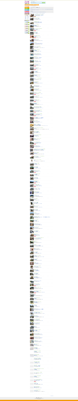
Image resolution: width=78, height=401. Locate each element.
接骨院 (39, 182)
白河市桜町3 (36, 164)
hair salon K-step (36, 227)
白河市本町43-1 (36, 143)
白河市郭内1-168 (36, 235)
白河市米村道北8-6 (36, 366)
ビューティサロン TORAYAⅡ (37, 57)
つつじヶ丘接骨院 (36, 270)
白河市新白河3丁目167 (37, 157)
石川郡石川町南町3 (36, 352)
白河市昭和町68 (36, 306)
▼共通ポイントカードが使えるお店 (35, 13)
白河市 (25, 16)
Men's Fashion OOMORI (37, 114)
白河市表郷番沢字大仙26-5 (37, 267)
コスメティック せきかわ (37, 245)
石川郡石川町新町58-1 (37, 72)
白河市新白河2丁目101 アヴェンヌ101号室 (38, 150)
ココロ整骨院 (35, 174)
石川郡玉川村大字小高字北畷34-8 (38, 228)
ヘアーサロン (41, 86)
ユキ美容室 (35, 50)
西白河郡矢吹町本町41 (37, 86)
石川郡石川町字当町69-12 (37, 111)
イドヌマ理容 (35, 252)
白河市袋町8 (36, 203)
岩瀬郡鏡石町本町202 (37, 58)
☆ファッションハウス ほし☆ (38, 107)
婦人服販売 (40, 65)
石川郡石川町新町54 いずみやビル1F (38, 47)
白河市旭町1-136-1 (36, 189)
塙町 (27, 18)
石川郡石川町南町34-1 (37, 19)
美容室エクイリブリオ (36, 234)
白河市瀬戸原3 (36, 281)
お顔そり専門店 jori (36, 277)
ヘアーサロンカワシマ (36, 323)
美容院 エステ (43, 47)
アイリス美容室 (36, 231)
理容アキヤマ (35, 344)
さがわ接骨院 (35, 181)
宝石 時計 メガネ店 (46, 125)
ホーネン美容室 (36, 273)
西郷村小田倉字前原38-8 (37, 359)
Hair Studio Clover (36, 89)
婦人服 (40, 157)
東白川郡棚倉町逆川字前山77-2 (37, 249)
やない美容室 (35, 330)
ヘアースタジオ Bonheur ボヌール (38, 43)
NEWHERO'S (35, 82)
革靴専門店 (39, 210)
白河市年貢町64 (36, 171)
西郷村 (28, 16)
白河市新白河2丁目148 (37, 373)
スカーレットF (36, 206)
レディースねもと (36, 64)
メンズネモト (35, 68)
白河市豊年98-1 (36, 274)
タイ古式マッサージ (41, 373)
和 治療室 (35, 36)
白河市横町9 (36, 221)
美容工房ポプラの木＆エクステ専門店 (38, 149)
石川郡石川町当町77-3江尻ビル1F (38, 40)
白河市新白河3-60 (36, 132)
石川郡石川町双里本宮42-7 (37, 345)
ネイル (44, 391)
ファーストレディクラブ (37, 284)
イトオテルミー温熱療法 (40, 203)
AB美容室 (35, 298)
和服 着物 (39, 164)
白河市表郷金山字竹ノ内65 (37, 242)
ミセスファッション (41, 104)
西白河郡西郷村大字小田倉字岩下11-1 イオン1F (39, 125)
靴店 (40, 26)
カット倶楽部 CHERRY (37, 312)
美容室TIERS (35, 153)
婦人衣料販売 (41, 111)
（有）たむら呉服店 (36, 192)
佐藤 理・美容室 (36, 291)
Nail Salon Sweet (36, 390)
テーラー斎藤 (35, 32)
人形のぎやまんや (36, 135)
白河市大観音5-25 (36, 182)
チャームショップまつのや (37, 238)
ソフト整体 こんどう (36, 362)
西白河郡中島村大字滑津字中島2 (38, 295)
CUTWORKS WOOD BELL (37, 358)
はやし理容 (35, 220)
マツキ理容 (35, 305)
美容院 (40, 19)
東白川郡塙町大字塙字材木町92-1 (38, 384)
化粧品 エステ (40, 118)
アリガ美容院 (35, 71)
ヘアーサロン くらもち (37, 188)
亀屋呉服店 (35, 103)
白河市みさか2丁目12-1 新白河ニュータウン (39, 313)
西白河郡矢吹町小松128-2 (37, 79)
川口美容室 (35, 369)
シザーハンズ (35, 96)
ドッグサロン (39, 171)
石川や (35, 199)
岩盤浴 (39, 366)
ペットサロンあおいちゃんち (37, 142)
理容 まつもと (36, 29)
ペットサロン (39, 143)
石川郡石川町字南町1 (37, 118)
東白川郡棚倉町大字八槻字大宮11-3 (38, 320)
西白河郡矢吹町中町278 (37, 104)
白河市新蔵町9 (36, 33)
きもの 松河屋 (36, 167)
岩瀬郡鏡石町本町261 (37, 65)
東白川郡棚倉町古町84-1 (37, 26)
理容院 (38, 221)
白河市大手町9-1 (36, 210)
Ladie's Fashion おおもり (37, 110)
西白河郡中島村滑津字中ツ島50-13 (38, 334)
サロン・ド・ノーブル (36, 121)
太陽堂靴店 (35, 25)
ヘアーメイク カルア (36, 18)
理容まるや (35, 355)
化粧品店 (42, 384)
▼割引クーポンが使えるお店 (41, 13)
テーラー (39, 33)
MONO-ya (35, 128)
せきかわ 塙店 (36, 383)
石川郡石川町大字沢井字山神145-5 (38, 196)
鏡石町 (25, 18)
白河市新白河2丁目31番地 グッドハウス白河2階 (39, 391)
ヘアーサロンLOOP (36, 195)
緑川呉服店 (35, 376)
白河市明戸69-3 (36, 327)
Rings (34, 160)
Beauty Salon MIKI (36, 316)
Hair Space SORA (36, 266)
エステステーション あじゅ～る (38, 337)
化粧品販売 (40, 352)
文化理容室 (35, 259)
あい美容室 (35, 75)
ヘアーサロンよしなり (36, 213)
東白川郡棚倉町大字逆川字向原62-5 (38, 288)
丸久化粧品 (35, 351)
